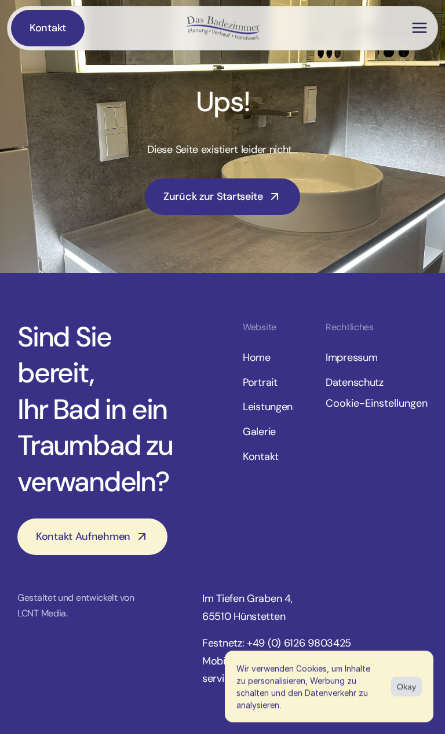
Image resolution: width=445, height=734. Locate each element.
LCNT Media (41, 613)
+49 (257, 643)
